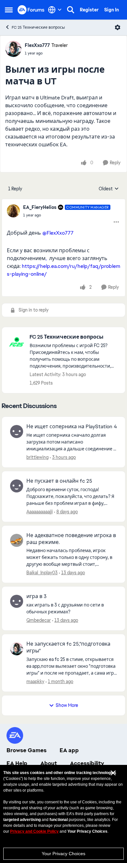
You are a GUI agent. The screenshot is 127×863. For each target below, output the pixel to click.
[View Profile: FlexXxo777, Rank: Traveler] (13, 49)
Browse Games (27, 750)
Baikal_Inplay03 (42, 573)
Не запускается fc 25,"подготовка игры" (68, 647)
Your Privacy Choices (63, 853)
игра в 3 (36, 596)
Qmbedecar (38, 620)
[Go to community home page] (31, 9)
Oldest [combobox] (109, 189)
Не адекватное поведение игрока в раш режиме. (71, 539)
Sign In (111, 10)
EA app (69, 750)
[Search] (71, 10)
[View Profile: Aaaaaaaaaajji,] (16, 485)
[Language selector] (54, 9)
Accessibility (87, 763)
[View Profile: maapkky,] (16, 648)
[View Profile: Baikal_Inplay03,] (16, 540)
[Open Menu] (117, 27)
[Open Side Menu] (9, 10)
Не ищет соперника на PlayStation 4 (71, 426)
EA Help (17, 763)
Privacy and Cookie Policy (34, 831)
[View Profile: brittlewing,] (16, 431)
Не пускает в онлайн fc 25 (59, 481)
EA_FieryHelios (39, 207)
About (48, 763)
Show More (67, 705)
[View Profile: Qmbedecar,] (16, 601)
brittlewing (37, 457)
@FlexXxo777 (58, 232)
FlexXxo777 (37, 45)
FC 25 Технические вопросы (38, 27)
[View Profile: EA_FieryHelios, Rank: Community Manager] (13, 210)
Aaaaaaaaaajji (39, 512)
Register (89, 10)
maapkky (35, 681)
